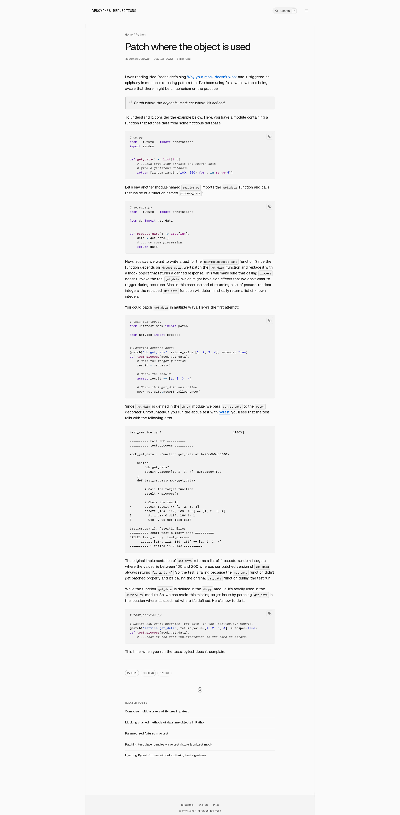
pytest (224, 412)
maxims (203, 805)
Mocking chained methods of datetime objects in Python (165, 722)
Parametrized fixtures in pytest (146, 733)
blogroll (187, 805)
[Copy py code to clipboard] (269, 136)
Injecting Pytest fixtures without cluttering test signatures (165, 755)
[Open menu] (303, 10)
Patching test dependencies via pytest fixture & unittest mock (168, 744)
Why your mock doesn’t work (212, 76)
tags (215, 805)
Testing (148, 673)
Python (141, 34)
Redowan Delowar (137, 59)
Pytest (164, 673)
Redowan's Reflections (114, 11)
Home (129, 34)
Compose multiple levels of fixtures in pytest (157, 711)
